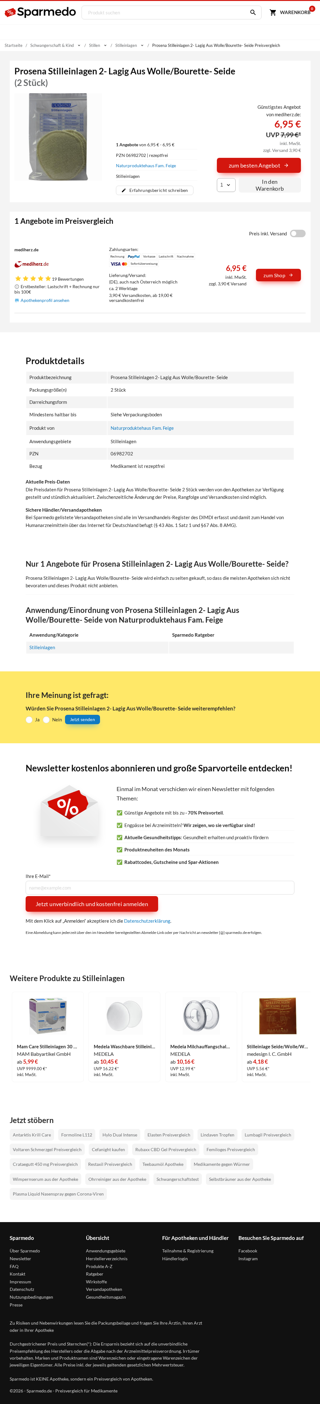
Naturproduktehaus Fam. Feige (146, 165)
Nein (57, 719)
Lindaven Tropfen (217, 1134)
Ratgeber (94, 1273)
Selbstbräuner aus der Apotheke (240, 1179)
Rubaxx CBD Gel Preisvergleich (165, 1149)
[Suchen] (251, 12)
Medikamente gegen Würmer (222, 1164)
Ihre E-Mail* (38, 876)
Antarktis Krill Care (32, 1134)
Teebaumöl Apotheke (162, 1164)
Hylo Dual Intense (119, 1134)
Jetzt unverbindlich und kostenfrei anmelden (92, 903)
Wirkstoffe (96, 1281)
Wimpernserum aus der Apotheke (45, 1179)
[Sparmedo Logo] (41, 12)
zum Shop (274, 275)
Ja (37, 719)
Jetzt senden (82, 719)
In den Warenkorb (270, 185)
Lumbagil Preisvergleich (268, 1134)
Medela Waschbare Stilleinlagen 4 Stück (125, 1046)
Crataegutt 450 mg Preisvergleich (45, 1164)
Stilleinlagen (42, 647)
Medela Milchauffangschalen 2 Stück (201, 1046)
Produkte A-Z (99, 1266)
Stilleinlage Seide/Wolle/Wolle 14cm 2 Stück (278, 1046)
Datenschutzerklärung (147, 921)
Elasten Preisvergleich (169, 1134)
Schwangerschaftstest (178, 1179)
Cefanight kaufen (108, 1149)
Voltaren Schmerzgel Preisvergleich (47, 1149)
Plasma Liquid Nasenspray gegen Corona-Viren (58, 1193)
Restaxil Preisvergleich (110, 1164)
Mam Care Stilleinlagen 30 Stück (48, 1046)
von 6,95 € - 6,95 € (145, 144)
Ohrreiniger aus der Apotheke (117, 1179)
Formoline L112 (76, 1134)
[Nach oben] (304, 1387)
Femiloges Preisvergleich (231, 1149)
